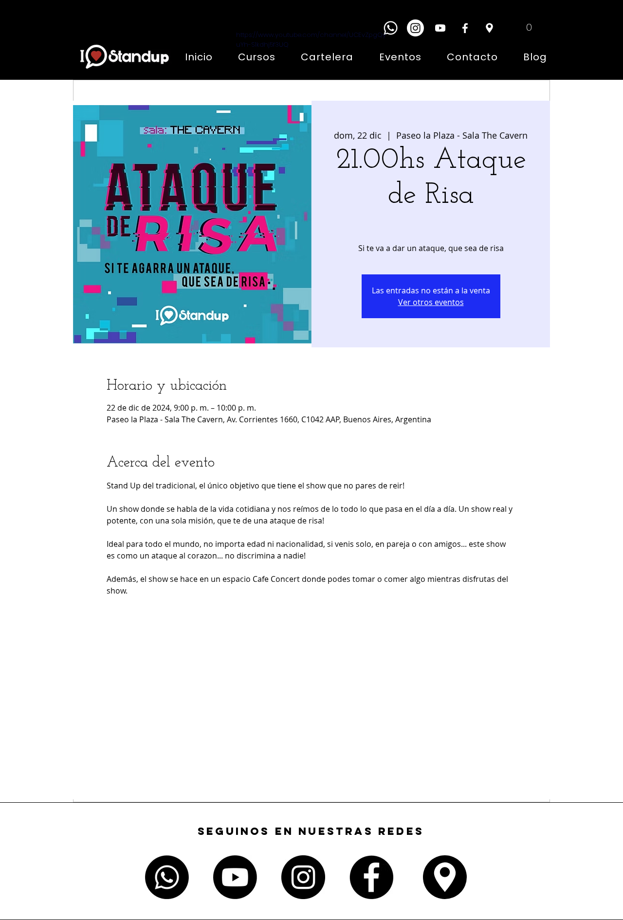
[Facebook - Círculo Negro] (371, 877)
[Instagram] (415, 27)
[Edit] (489, 27)
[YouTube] (440, 27)
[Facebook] (465, 27)
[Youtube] (235, 877)
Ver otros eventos (431, 302)
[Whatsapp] (390, 27)
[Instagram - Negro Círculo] (303, 877)
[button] (522, 26)
